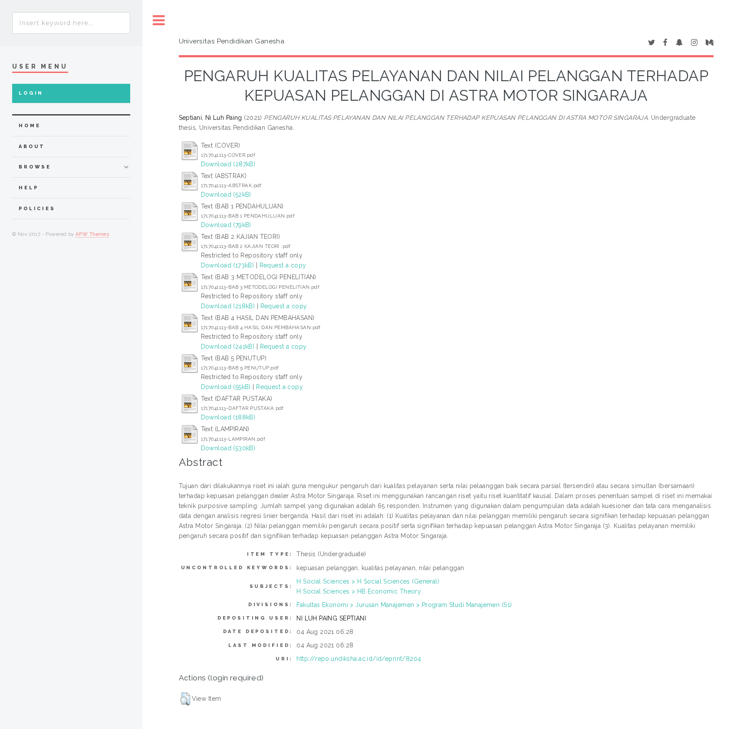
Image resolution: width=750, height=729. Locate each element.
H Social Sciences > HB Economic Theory (358, 591)
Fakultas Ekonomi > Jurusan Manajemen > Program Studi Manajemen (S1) (404, 604)
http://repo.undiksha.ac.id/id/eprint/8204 (358, 658)
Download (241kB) (228, 346)
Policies (37, 208)
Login (31, 93)
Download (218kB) (228, 306)
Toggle (158, 20)
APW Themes (92, 234)
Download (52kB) (226, 194)
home (29, 126)
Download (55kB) (226, 386)
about (32, 146)
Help (28, 188)
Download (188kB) (228, 417)
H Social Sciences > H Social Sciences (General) (367, 581)
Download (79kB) (226, 224)
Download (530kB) (228, 448)
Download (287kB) (228, 164)
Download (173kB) (227, 265)
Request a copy (283, 265)
